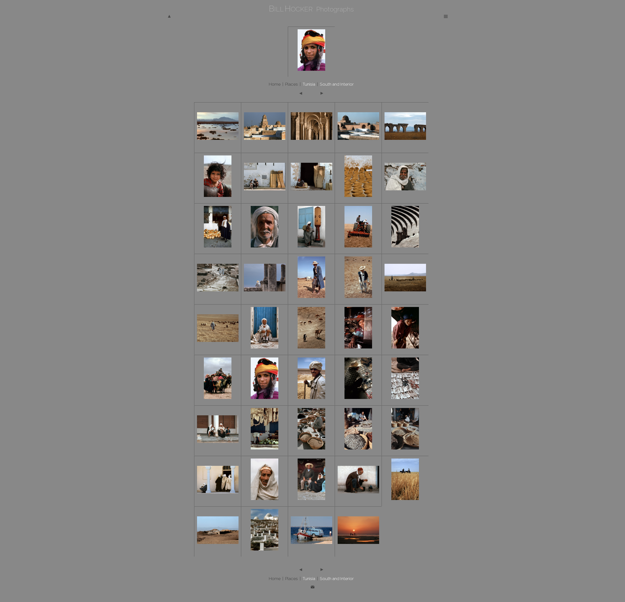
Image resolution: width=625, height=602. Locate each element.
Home (275, 84)
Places (291, 84)
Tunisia (308, 84)
